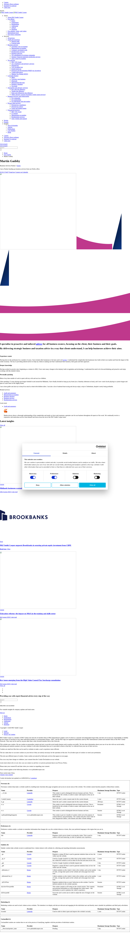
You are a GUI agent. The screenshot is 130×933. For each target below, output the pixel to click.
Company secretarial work (19, 50)
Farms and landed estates (18, 108)
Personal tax (15, 65)
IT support (14, 113)
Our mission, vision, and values (17, 31)
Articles (10, 127)
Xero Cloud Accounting (18, 58)
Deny (37, 485)
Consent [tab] (36, 453)
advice (39, 344)
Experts (6, 122)
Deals (9, 132)
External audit (15, 43)
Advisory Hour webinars (11, 4)
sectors (65, 360)
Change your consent (6, 775)
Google (29, 804)
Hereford (14, 29)
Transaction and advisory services (18, 88)
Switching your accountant (19, 46)
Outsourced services (14, 110)
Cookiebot (33, 778)
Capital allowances (17, 72)
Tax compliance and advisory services (22, 64)
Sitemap (6, 733)
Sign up (2, 713)
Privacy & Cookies (9, 734)
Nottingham (15, 22)
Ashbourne (14, 26)
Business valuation (17, 84)
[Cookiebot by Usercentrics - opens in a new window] (97, 446)
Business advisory (9, 396)
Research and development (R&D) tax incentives (26, 70)
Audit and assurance (14, 40)
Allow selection (65, 485)
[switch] (54, 477)
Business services (13, 45)
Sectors (6, 120)
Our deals (14, 86)
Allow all (92, 485)
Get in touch (3, 144)
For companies (15, 98)
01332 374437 (4, 172)
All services (11, 38)
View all (2, 425)
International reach (13, 33)
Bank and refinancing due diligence (22, 93)
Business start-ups (16, 53)
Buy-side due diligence (18, 89)
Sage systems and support (19, 118)
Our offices (11, 19)
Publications (11, 129)
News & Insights (13, 125)
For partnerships (16, 100)
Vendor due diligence (17, 91)
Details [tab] (65, 453)
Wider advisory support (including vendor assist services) (28, 94)
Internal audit (15, 41)
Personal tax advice (17, 106)
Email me (12, 172)
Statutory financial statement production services (25, 57)
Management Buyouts (18, 82)
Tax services (11, 60)
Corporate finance (13, 76)
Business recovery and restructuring (18, 96)
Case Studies (11, 130)
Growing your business (18, 79)
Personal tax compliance (18, 105)
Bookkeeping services (18, 52)
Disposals (14, 81)
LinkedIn (29, 793)
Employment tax (16, 69)
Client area (7, 7)
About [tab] (93, 453)
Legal (5, 731)
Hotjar (29, 870)
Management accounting (18, 48)
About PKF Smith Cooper (15, 17)
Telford (13, 28)
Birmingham (15, 24)
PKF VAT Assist (16, 62)
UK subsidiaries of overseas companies (23, 55)
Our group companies (14, 34)
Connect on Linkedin (21, 172)
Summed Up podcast (10, 6)
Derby (13, 21)
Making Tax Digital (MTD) (19, 74)
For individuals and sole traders (20, 101)
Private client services (14, 103)
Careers (6, 2)
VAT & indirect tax (17, 67)
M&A (13, 77)
